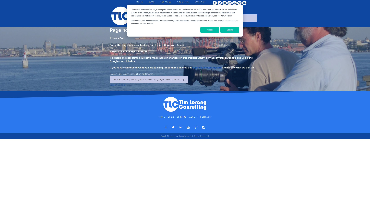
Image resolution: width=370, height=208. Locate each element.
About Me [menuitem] (183, 2)
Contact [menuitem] (200, 2)
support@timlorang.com (207, 67)
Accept (209, 30)
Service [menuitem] (181, 117)
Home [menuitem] (139, 2)
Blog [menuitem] (152, 2)
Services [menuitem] (165, 2)
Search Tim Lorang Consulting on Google (131, 74)
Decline (230, 30)
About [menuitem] (193, 117)
